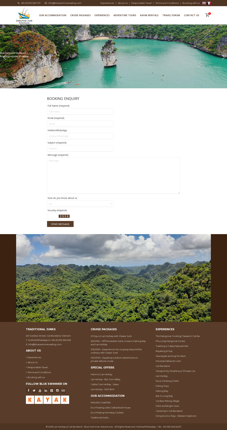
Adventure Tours (125, 15)
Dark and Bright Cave (167, 406)
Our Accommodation (52, 15)
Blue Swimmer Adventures (99, 426)
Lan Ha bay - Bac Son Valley (105, 379)
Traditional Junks (99, 417)
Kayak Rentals (149, 15)
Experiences (107, 3)
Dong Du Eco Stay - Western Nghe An (176, 416)
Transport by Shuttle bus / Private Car (175, 371)
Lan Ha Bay (162, 376)
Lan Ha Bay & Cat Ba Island (68, 426)
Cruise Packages (80, 15)
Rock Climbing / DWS (167, 381)
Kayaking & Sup (164, 351)
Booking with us (191, 3)
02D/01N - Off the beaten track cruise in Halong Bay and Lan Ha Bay (118, 343)
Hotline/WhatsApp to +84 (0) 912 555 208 (49, 340)
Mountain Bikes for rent (168, 361)
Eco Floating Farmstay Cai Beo (107, 412)
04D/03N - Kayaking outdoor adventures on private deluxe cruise (114, 359)
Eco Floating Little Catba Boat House (110, 407)
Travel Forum (171, 15)
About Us (123, 3)
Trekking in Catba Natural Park (172, 346)
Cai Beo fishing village (167, 401)
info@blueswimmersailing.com (64, 3)
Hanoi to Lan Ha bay (101, 374)
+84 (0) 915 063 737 (31, 3)
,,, (0, 59)
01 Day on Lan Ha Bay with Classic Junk (111, 336)
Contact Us (191, 15)
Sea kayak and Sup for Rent (171, 356)
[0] (207, 15)
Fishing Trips (162, 386)
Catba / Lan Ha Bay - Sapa (104, 384)
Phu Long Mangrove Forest (170, 341)
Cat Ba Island (163, 366)
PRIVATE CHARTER (101, 402)
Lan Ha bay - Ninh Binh (102, 389)
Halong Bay (162, 391)
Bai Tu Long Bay (164, 396)
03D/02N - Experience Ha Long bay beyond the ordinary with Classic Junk (116, 351)
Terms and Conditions (167, 3)
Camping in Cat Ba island (169, 411)
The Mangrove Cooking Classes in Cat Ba (178, 336)
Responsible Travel (141, 3)
